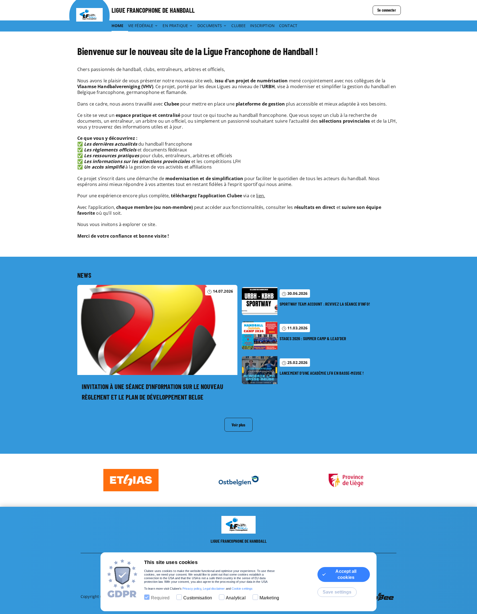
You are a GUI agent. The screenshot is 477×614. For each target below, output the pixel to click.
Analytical (236, 597)
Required (160, 597)
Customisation (197, 597)
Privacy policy (191, 588)
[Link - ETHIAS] (131, 480)
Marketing (269, 597)
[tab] (120, 26)
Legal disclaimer (214, 588)
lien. (260, 196)
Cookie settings (242, 588)
